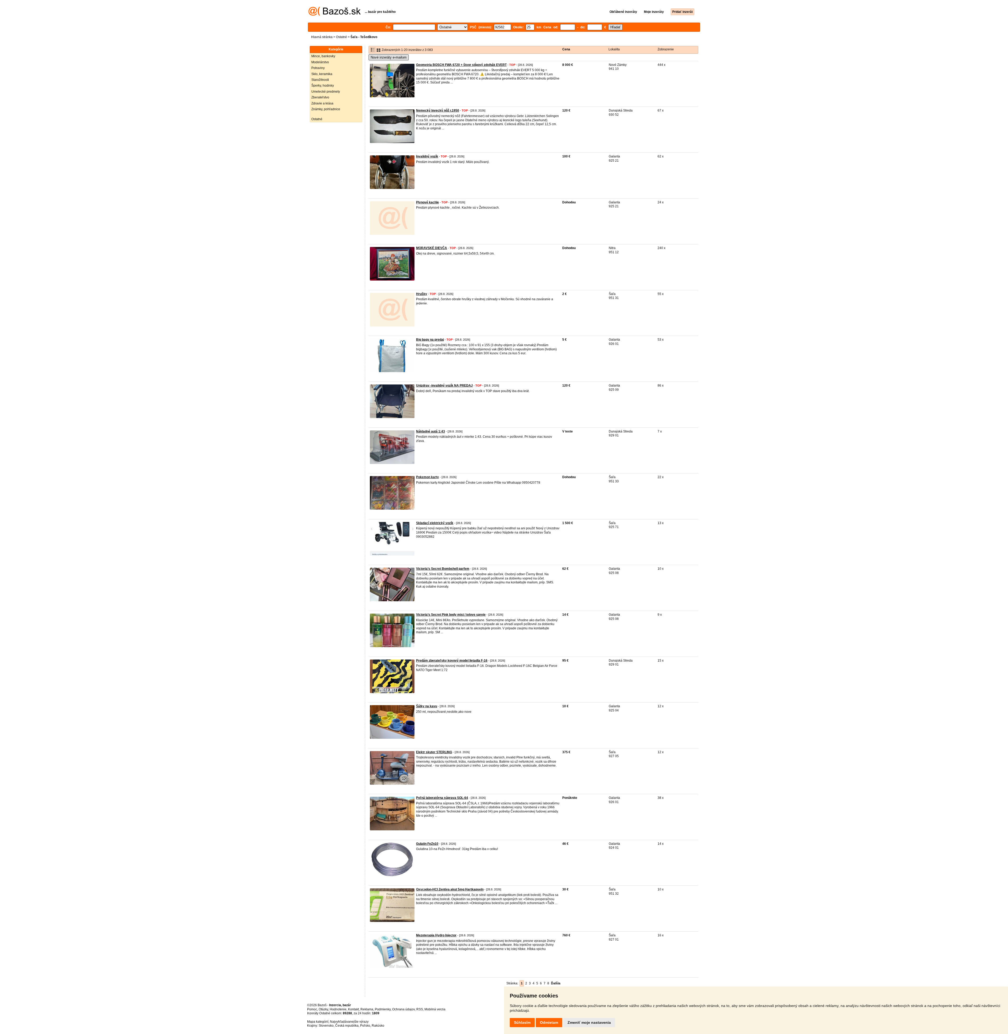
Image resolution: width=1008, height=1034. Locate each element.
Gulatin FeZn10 (427, 844)
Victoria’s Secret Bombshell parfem (442, 569)
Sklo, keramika (321, 74)
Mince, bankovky (323, 56)
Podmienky (383, 1009)
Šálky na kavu (426, 706)
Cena (566, 49)
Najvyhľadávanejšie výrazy (349, 1022)
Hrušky (421, 294)
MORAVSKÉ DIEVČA (431, 248)
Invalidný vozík (427, 156)
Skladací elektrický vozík (434, 523)
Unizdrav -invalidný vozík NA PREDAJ (444, 385)
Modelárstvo (320, 62)
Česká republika (347, 1025)
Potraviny (318, 68)
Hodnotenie (338, 1009)
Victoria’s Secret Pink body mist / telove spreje (451, 614)
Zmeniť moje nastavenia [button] (589, 1022)
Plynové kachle (427, 202)
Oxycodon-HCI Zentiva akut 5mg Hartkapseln (450, 889)
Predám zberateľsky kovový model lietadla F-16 (451, 660)
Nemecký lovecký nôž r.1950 (437, 110)
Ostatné (341, 37)
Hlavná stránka (322, 37)
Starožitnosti (320, 80)
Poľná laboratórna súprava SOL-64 (442, 798)
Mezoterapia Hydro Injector (436, 935)
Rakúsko (378, 1025)
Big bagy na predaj (430, 339)
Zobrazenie (666, 49)
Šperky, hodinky (322, 85)
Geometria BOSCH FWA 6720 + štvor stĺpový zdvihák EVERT (461, 65)
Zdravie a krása (322, 103)
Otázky (323, 1009)
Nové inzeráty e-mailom (389, 57)
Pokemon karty (427, 477)
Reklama (366, 1009)
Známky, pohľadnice (325, 109)
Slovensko (326, 1025)
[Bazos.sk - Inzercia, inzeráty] (334, 15)
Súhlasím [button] (522, 1022)
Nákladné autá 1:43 (430, 431)
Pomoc (312, 1009)
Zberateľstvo (320, 97)
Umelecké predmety (325, 91)
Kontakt (353, 1009)
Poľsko (365, 1025)
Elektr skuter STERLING (434, 752)
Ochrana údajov (403, 1009)
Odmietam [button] (549, 1022)
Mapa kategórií (317, 1022)
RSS (419, 1009)
